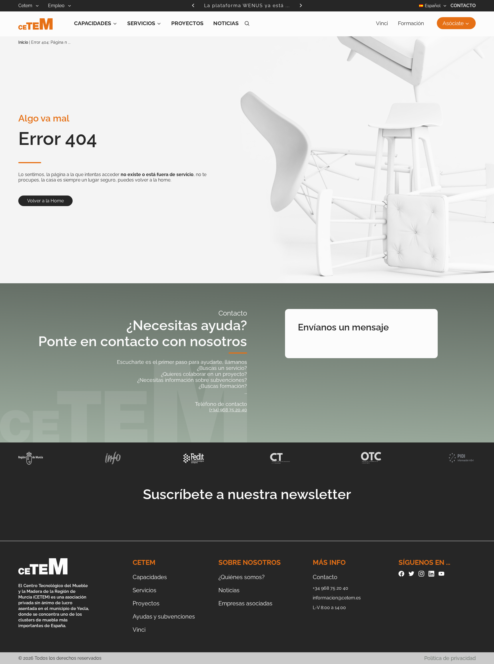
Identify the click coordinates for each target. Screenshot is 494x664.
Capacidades (92, 23)
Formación (411, 23)
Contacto (463, 5)
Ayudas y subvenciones (164, 616)
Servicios (141, 23)
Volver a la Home (45, 201)
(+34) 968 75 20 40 (228, 409)
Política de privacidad (450, 658)
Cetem (25, 5)
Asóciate (453, 23)
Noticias (226, 23)
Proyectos (187, 23)
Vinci (382, 23)
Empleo (57, 5)
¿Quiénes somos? (241, 577)
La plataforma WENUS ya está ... (247, 5)
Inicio (23, 42)
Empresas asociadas (245, 603)
